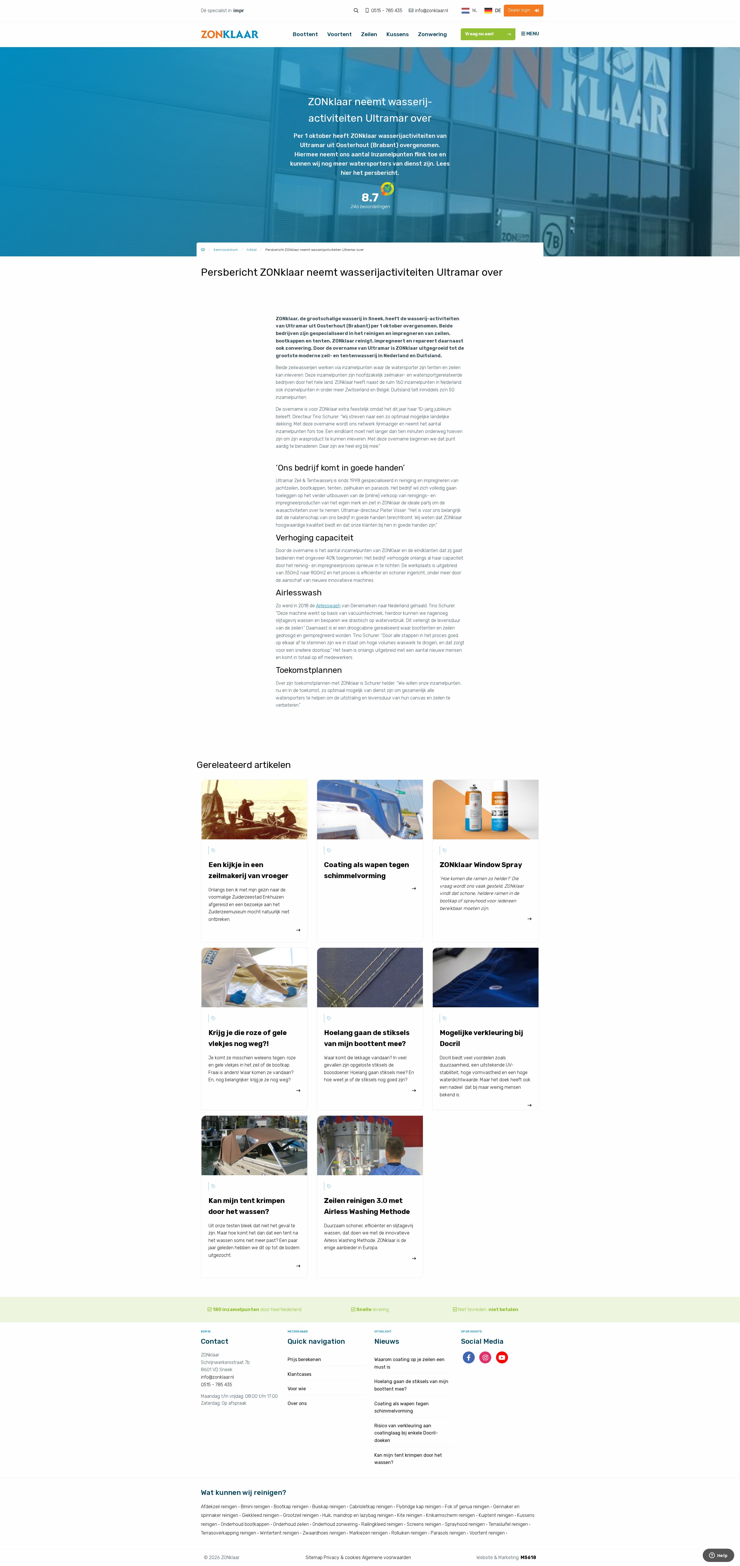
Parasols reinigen (448, 1533)
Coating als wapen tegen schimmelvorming (401, 1407)
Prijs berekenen (304, 1359)
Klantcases (299, 1374)
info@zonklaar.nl (431, 10)
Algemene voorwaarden (386, 1557)
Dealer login (519, 10)
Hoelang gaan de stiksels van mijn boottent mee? (411, 1385)
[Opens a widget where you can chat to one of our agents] (718, 1556)
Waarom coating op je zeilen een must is (409, 1363)
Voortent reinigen (487, 1533)
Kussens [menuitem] (397, 34)
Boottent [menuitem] (305, 34)
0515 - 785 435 (387, 10)
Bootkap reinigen (291, 1506)
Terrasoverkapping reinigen (228, 1533)
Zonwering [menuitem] (432, 34)
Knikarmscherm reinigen (450, 1515)
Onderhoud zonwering (335, 1524)
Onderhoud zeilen (291, 1524)
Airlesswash (328, 605)
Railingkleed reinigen (382, 1524)
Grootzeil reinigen (301, 1515)
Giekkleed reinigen (260, 1515)
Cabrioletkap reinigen (371, 1506)
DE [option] (498, 10)
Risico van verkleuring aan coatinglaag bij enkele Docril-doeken (406, 1433)
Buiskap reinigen (329, 1506)
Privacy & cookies (342, 1557)
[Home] (203, 250)
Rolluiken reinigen (409, 1533)
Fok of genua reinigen (467, 1506)
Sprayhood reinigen (465, 1524)
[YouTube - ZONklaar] (502, 1361)
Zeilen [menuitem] (369, 34)
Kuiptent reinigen (496, 1515)
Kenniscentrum (226, 250)
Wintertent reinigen (279, 1533)
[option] (493, 11)
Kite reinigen (409, 1515)
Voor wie (297, 1388)
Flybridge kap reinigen (418, 1506)
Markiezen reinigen (368, 1533)
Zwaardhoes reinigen (324, 1533)
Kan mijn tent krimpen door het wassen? (408, 1458)
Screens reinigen (424, 1524)
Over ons (297, 1403)
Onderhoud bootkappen (245, 1524)
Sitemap (314, 1557)
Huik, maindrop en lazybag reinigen (357, 1515)
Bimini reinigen (255, 1506)
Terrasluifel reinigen (508, 1524)
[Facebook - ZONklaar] (469, 1361)
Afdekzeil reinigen (219, 1506)
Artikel (252, 250)
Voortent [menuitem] (339, 34)
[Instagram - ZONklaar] (486, 1361)
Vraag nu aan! (479, 34)
